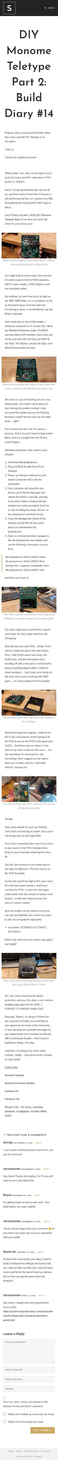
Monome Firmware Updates (20, 1083)
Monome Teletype (14, 1075)
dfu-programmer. (28, 462)
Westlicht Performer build (22, 330)
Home (11, 1451)
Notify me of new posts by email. (25, 1421)
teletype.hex (25, 518)
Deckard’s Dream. (22, 1038)
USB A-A (20, 466)
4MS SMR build (17, 300)
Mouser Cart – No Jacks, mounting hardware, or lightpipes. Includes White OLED (26, 1111)
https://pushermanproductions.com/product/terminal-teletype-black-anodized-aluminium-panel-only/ (28, 1315)
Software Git (11, 1091)
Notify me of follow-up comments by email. (31, 1414)
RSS (19, 1451)
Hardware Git (12, 1099)
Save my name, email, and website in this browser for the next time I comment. (25, 1404)
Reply (39, 1143)
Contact (45, 1451)
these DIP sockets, (25, 334)
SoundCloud (31, 1451)
